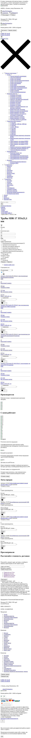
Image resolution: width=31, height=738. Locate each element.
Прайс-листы (7, 643)
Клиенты (9, 172)
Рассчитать (4, 579)
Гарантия (9, 183)
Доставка (9, 180)
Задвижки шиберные (16, 98)
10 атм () (5, 260)
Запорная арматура (12, 93)
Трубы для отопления (16, 82)
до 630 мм (13, 132)
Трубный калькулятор (13, 193)
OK (2, 736)
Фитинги (9, 160)
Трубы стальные (14, 90)
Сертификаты (10, 188)
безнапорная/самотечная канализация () (14, 243)
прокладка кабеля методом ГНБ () (12, 249)
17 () (4, 240)
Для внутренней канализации (18, 76)
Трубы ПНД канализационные (18, 87)
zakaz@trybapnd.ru (7, 11)
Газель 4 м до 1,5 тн (6, 569)
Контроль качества (12, 190)
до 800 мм (13, 134)
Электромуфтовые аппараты (18, 150)
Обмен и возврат (8, 664)
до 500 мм (13, 131)
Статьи (9, 167)
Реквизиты (10, 176)
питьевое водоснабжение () (10, 248)
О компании (8, 164)
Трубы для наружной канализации (19, 80)
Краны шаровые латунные (17, 112)
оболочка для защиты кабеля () (11, 246)
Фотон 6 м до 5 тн (9, 573)
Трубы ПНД (13, 84)
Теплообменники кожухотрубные (19, 157)
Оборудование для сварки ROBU (19, 141)
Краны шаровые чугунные (17, 118)
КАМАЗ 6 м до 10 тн (9, 575)
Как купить (10, 185)
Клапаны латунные (15, 102)
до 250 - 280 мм (14, 127)
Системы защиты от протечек (18, 119)
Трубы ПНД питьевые (16, 89)
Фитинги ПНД (14, 163)
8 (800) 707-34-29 (5, 33)
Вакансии (9, 177)
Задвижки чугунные (15, 96)
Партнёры (9, 170)
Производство (8, 199)
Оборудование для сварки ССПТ (19, 142)
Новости (9, 166)
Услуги (9, 169)
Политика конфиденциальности (15, 192)
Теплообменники (11, 151)
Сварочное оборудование (14, 121)
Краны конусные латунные (17, 109)
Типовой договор (12, 189)
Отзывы (9, 174)
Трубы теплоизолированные (18, 92)
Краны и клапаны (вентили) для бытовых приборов (19, 107)
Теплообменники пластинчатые (19, 158)
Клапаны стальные (15, 103)
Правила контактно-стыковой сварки (20, 147)
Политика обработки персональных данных (16, 671)
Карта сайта (7, 650)
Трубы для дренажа (15, 79)
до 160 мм (13, 125)
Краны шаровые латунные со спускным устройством (18, 114)
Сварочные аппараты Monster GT (19, 148)
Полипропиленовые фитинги (18, 161)
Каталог (6, 633)
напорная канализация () (10, 245)
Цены (5, 196)
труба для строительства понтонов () (13, 251)
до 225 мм (13, 122)
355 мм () (5, 254)
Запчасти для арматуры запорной (19, 99)
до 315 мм (13, 128)
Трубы (8, 74)
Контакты (6, 198)
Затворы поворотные (16, 100)
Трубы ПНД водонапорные (17, 86)
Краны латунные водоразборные (19, 111)
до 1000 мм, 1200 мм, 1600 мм (18, 124)
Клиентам (8, 179)
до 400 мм (13, 129)
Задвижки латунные (15, 95)
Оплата (9, 182)
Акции (6, 195)
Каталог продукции (10, 73)
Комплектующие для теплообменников (15, 153)
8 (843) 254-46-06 (5, 35)
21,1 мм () (5, 257)
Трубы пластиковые (15, 83)
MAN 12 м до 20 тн (9, 576)
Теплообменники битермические (19, 155)
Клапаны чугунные (15, 105)
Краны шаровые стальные (17, 116)
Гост (8, 186)
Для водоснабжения (15, 77)
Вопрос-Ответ (11, 173)
